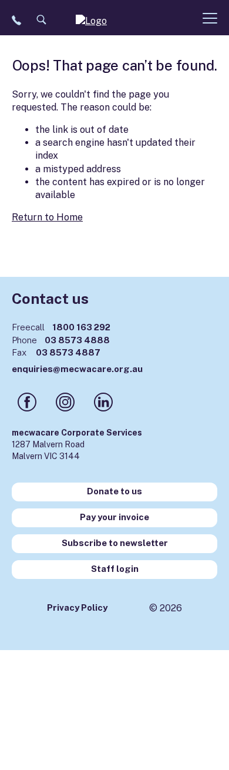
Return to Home (47, 217)
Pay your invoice (114, 517)
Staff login (115, 569)
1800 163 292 (61, 327)
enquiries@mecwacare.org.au (77, 369)
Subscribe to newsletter (115, 543)
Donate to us (114, 491)
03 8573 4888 (61, 340)
